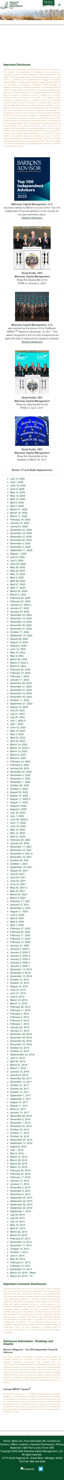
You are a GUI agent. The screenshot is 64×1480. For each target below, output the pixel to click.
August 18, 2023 (19, 707)
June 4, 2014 (17, 1255)
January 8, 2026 (19, 526)
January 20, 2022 (19, 843)
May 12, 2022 (17, 833)
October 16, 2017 (19, 1092)
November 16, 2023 (21, 693)
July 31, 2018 (17, 1058)
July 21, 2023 (17, 713)
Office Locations (19, 1444)
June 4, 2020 (17, 914)
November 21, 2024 (21, 628)
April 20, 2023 (17, 741)
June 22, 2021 (18, 880)
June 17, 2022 (18, 822)
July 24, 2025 (17, 557)
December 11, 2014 (21, 1245)
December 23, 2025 (21, 529)
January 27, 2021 (19, 904)
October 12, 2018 (19, 1051)
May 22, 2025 (17, 570)
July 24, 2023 (17, 710)
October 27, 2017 (19, 1085)
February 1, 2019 (19, 1023)
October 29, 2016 (19, 1129)
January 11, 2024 (19, 679)
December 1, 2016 (20, 1122)
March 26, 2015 (18, 1231)
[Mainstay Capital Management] (12, 4)
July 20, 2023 (17, 717)
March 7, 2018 (18, 1068)
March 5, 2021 (18, 897)
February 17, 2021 (20, 901)
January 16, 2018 (19, 1071)
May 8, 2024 (17, 655)
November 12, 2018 (21, 1044)
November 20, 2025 (21, 540)
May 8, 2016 (17, 1153)
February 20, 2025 (20, 601)
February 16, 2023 (20, 761)
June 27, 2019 (18, 989)
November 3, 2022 (20, 778)
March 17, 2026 (18, 516)
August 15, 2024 (19, 642)
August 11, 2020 (19, 911)
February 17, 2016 (20, 1177)
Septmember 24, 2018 (22, 1054)
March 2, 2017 (18, 1109)
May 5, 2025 (17, 577)
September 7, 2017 (20, 1095)
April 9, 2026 (17, 502)
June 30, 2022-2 (19, 819)
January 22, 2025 (19, 611)
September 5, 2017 (20, 1098)
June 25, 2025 (18, 563)
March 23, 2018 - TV (21, 1276)
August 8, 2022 (18, 805)
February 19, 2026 (20, 519)
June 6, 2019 (17, 996)
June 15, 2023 (18, 727)
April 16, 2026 (17, 499)
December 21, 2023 (21, 686)
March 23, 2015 (18, 1235)
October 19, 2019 (19, 979)
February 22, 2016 (20, 1173)
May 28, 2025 (17, 567)
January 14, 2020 (19, 945)
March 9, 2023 (18, 754)
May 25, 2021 (17, 891)
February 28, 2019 (20, 1006)
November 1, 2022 (20, 782)
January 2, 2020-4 (20, 955)
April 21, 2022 (17, 836)
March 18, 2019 (18, 1000)
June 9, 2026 (17, 488)
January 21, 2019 (19, 1030)
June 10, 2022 (18, 826)
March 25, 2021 (18, 894)
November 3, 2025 (20, 546)
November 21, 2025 (21, 536)
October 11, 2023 (19, 700)
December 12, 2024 (21, 621)
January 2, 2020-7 (20, 948)
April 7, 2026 (17, 506)
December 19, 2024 (21, 618)
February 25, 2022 (20, 839)
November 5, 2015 (20, 1187)
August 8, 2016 (18, 1146)
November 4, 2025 (20, 543)
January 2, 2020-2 (20, 962)
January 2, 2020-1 (20, 966)
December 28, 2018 (21, 1034)
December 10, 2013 (21, 1269)
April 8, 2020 (17, 918)
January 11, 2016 (19, 1184)
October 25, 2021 (19, 860)
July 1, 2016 (16, 1150)
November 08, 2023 (21, 696)
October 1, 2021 (19, 863)
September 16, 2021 (21, 867)
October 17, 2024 (19, 632)
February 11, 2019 (20, 1010)
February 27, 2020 (20, 928)
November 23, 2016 (21, 1126)
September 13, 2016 (21, 1143)
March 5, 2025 (18, 594)
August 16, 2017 (19, 1102)
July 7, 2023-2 (18, 720)
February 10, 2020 (20, 942)
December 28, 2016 (21, 1115)
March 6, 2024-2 (19, 662)
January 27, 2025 (19, 608)
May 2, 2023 (17, 734)
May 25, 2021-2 (18, 887)
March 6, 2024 (18, 666)
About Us (17, 1441)
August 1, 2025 (18, 553)
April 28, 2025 (17, 580)
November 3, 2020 (20, 908)
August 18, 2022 (19, 795)
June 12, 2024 (18, 649)
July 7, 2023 (16, 724)
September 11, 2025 (21, 550)
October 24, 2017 (19, 1088)
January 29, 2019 (19, 1027)
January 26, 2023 (19, 768)
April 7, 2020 (17, 925)
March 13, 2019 (18, 1003)
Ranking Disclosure (32, 217)
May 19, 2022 (17, 829)
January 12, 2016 (19, 1180)
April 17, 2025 (17, 587)
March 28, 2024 (18, 659)
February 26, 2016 (20, 1170)
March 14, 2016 (18, 1167)
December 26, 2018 (21, 1040)
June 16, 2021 (18, 884)
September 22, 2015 (21, 1204)
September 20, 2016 (21, 1139)
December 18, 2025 (21, 533)
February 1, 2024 (19, 676)
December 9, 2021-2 (21, 853)
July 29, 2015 (17, 1214)
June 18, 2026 (18, 485)
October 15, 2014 (19, 1248)
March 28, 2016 (18, 1160)
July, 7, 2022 (17, 816)
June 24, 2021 (18, 877)
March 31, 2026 (18, 509)
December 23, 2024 (21, 615)
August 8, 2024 (18, 645)
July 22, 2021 (17, 874)
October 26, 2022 (19, 785)
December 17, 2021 (21, 846)
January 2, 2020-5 (20, 952)
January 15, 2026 (19, 523)
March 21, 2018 (18, 1064)
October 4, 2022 (19, 788)
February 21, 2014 (20, 1262)
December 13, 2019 (21, 969)
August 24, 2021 (19, 870)
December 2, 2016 (20, 1119)
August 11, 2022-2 (20, 799)
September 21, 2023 (21, 703)
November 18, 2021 (21, 856)
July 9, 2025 (16, 560)
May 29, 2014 (17, 1259)
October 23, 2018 (19, 1047)
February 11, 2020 (20, 935)
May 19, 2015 (17, 1224)
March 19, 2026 (18, 512)
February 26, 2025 (20, 598)
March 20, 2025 (18, 591)
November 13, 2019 (21, 976)
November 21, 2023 (21, 690)
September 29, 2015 (21, 1201)
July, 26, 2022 (17, 812)
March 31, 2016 (18, 1156)
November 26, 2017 (21, 1078)
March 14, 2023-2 (20, 747)
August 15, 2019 (19, 986)
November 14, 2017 (21, 1081)
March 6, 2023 (18, 758)
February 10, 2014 (20, 1265)
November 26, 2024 (21, 625)
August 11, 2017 (19, 1105)
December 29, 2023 (21, 683)
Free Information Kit (34, 1441)
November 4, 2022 (20, 775)
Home (6, 1441)
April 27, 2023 (17, 737)
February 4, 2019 (19, 1013)
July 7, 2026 (16, 482)
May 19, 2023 (17, 730)
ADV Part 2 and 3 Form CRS (38, 1447)
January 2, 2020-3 (20, 959)
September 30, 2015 (21, 1197)
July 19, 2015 (17, 1221)
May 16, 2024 (17, 652)
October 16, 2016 (19, 1136)
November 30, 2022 (21, 771)
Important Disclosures (42, 1444)
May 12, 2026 (17, 495)
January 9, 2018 (19, 1075)
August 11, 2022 (19, 802)
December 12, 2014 (21, 1242)
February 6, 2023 (19, 764)
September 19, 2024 (21, 635)
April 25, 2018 (17, 1061)
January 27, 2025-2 (20, 604)
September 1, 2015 (20, 1211)
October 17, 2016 (19, 1132)
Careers (4, 1444)
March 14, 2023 (18, 751)
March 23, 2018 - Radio (23, 1272)
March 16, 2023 (18, 744)
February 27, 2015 (20, 1238)
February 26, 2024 (20, 669)
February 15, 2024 (20, 672)
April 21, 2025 (17, 584)
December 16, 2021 (21, 850)
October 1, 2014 (19, 1252)
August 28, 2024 (19, 638)
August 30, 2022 (19, 792)
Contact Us (53, 1441)
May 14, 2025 (17, 574)
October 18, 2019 (19, 983)
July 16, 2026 (17, 478)
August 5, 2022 (18, 809)
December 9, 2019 (20, 972)
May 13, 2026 (17, 492)
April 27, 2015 (17, 1228)
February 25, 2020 (20, 931)
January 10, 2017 (19, 1112)
